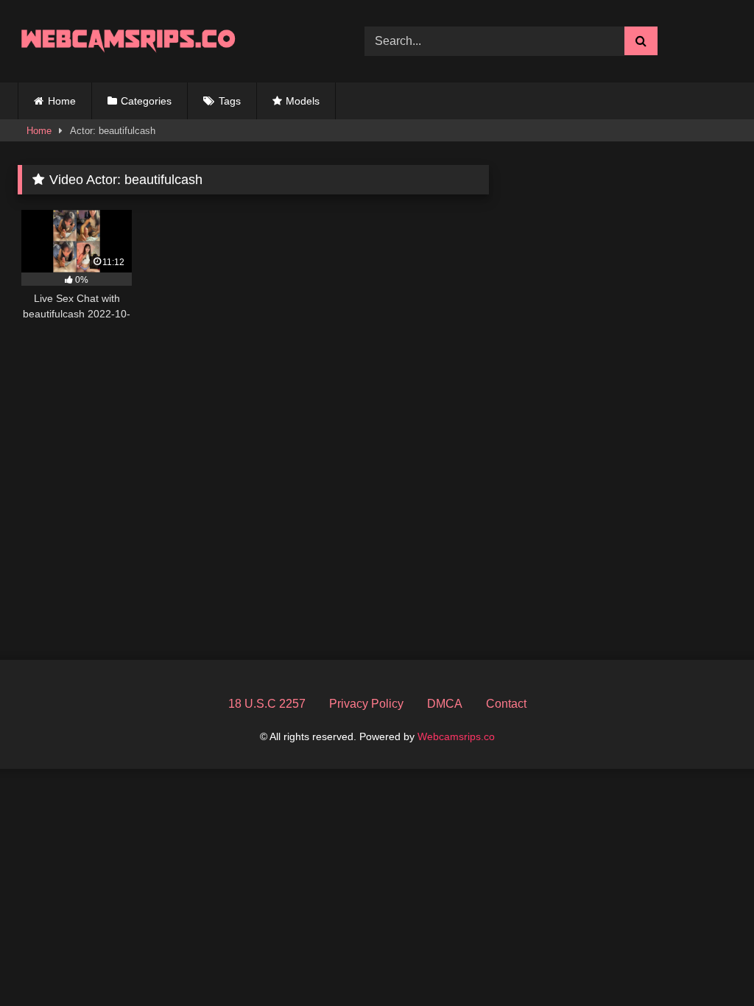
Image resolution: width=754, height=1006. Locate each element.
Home (62, 101)
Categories (146, 101)
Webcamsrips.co (456, 736)
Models (303, 101)
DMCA (444, 703)
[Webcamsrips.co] (168, 41)
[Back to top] (708, 962)
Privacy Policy (366, 703)
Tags (230, 101)
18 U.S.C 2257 (267, 703)
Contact (506, 703)
